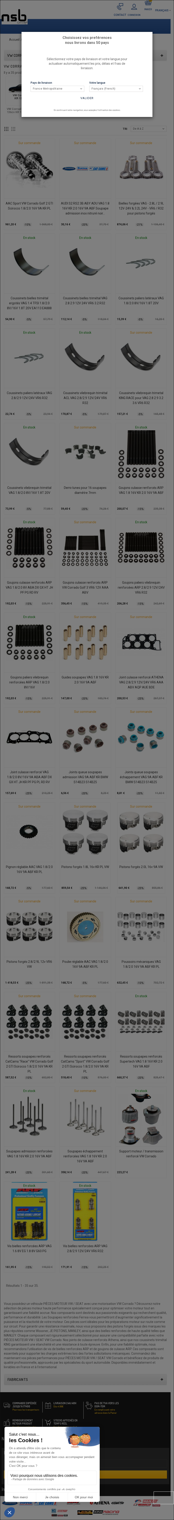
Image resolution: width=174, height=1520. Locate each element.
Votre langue (97, 82)
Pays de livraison (41, 82)
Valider (87, 98)
